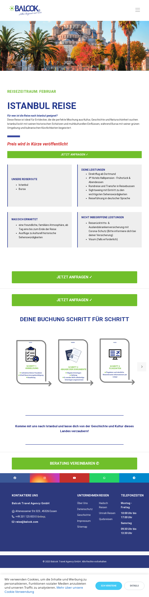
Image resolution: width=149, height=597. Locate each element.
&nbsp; (41, 516)
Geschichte (84, 514)
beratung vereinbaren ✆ (74, 463)
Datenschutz (85, 509)
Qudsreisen (105, 519)
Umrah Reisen (107, 513)
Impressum (84, 520)
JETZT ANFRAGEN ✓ (74, 154)
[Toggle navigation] (137, 10)
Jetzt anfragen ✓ (74, 277)
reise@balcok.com (26, 521)
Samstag (126, 523)
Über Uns (82, 503)
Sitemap (82, 526)
